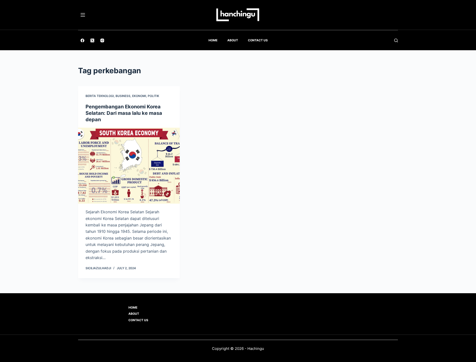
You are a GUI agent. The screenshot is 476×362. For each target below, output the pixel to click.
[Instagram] (102, 40)
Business (123, 96)
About (232, 40)
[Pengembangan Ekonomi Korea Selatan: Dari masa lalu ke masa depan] (129, 166)
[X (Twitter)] (92, 40)
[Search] (396, 40)
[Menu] (83, 15)
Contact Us (258, 40)
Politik (153, 96)
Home (212, 40)
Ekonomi (139, 96)
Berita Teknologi (100, 96)
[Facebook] (82, 40)
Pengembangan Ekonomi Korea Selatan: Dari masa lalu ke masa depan (124, 113)
